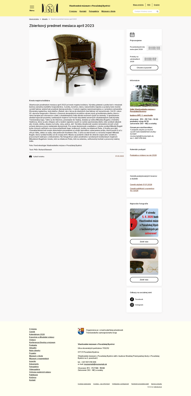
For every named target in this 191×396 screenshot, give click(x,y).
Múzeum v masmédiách (39, 358)
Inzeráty (32, 361)
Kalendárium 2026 (37, 334)
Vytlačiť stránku (38, 156)
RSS (148, 5)
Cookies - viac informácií (101, 384)
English (157, 5)
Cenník (32, 332)
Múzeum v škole (108, 11)
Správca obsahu (156, 384)
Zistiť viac (144, 242)
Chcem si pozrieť (144, 68)
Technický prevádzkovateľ (140, 384)
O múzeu (73, 11)
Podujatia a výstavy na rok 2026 (143, 155)
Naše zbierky (34, 350)
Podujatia (33, 345)
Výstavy (32, 340)
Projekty (32, 353)
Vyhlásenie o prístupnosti (120, 384)
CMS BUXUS (158, 387)
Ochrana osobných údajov (40, 372)
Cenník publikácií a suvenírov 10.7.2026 (142, 189)
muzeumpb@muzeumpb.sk (95, 364)
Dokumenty (34, 364)
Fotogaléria (94, 11)
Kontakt (83, 11)
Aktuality (45, 19)
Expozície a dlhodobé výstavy (41, 337)
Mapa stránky (138, 5)
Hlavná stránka (34, 19)
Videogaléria (34, 369)
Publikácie (33, 375)
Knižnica (32, 377)
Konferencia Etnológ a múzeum (42, 342)
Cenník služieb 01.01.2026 (141, 184)
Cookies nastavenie (84, 384)
